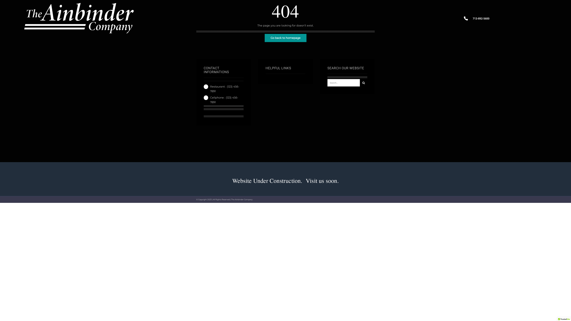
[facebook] (206, 113)
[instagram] (218, 113)
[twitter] (212, 113)
